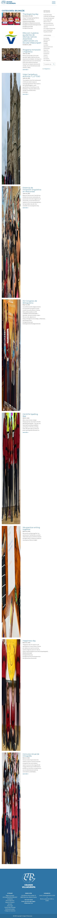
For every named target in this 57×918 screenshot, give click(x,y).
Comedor (46, 45)
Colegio (46, 43)
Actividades (46, 38)
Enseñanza (46, 53)
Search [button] (53, 64)
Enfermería (46, 52)
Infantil (46, 55)
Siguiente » (47, 68)
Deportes (46, 50)
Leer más (25, 69)
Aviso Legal (10, 905)
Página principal (10, 895)
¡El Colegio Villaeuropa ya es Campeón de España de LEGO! (49, 30)
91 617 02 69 (30, 899)
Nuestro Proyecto (9, 902)
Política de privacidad (10, 907)
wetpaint (41, 916)
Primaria (46, 57)
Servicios (10, 904)
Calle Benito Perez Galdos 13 (28, 895)
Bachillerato (47, 40)
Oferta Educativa (10, 900)
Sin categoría (47, 60)
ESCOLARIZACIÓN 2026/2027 (10, 897)
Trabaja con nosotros (10, 911)
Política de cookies (10, 909)
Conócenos (10, 899)
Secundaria (46, 58)
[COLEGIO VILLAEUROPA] (8, 2)
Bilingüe (46, 41)
